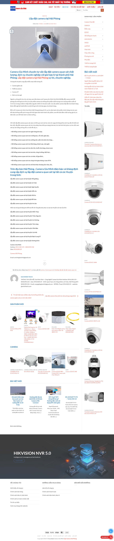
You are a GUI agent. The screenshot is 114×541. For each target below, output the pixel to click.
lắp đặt (61, 270)
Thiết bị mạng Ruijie (91, 66)
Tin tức (57, 7)
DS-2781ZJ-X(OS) (29, 371)
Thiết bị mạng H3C (90, 63)
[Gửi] (102, 10)
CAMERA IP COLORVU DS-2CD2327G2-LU (92, 232)
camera (43, 270)
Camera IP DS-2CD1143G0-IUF (93, 202)
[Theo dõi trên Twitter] (101, 3)
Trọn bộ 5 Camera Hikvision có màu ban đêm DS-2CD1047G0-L (93, 145)
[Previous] (11, 327)
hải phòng (56, 270)
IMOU (87, 42)
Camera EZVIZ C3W (43, 329)
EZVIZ (87, 32)
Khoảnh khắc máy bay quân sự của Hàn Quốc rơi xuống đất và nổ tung (18, 401)
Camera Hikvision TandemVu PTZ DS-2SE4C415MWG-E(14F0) (94, 382)
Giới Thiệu (91, 7)
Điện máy (87, 29)
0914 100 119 (19, 247)
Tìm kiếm (87, 106)
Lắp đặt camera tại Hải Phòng (33, 77)
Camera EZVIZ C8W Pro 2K (92, 321)
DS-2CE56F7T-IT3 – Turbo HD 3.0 (71, 398)
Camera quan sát (49, 270)
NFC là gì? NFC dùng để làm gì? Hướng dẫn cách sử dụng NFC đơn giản (53, 400)
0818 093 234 (29, 247)
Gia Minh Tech (52, 23)
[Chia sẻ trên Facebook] (44, 263)
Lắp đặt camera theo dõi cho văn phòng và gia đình (60, 296)
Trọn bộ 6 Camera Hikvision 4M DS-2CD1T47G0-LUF (93, 412)
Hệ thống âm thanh (90, 35)
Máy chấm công (89, 53)
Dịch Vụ (65, 7)
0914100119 (17, 249)
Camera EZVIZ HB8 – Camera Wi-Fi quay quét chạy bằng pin (58, 373)
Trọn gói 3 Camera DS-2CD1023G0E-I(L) (44, 372)
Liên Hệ (100, 7)
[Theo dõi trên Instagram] (102, 1)
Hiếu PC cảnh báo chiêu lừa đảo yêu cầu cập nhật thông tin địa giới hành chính (94, 99)
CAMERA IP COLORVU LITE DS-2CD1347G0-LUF (94, 351)
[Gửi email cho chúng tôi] (102, 3)
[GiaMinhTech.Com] (18, 8)
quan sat (74, 270)
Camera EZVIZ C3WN (91, 262)
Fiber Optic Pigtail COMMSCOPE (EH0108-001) (71, 330)
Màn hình (87, 49)
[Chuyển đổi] (103, 22)
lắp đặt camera (67, 270)
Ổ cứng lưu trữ (89, 56)
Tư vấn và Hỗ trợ (77, 7)
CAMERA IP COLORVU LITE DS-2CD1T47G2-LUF (94, 175)
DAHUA (87, 25)
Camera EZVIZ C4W (71, 371)
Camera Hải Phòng (16, 253)
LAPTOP (87, 46)
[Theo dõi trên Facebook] (101, 1)
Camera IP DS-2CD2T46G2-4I (93, 291)
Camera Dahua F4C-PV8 (15, 329)
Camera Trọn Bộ (89, 22)
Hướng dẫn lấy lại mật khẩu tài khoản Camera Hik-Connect (35, 400)
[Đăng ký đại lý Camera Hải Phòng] (55, 2)
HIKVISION (88, 39)
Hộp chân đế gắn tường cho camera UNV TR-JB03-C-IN (58, 330)
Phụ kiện (87, 59)
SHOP (51, 7)
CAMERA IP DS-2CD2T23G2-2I (14, 372)
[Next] (78, 327)
